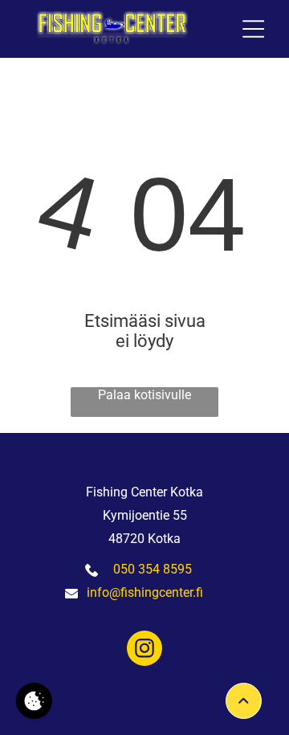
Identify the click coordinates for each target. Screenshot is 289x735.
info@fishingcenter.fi (145, 592)
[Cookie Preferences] (34, 701)
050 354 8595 (152, 569)
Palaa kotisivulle (144, 394)
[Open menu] (253, 29)
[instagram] (144, 650)
